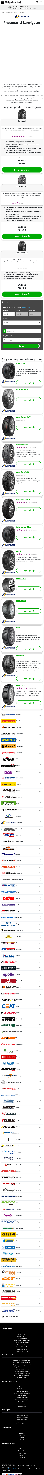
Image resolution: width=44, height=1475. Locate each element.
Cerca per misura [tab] (8, 302)
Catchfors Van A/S (24, 499)
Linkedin (22, 1437)
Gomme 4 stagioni (22, 1336)
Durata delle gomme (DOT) (22, 1375)
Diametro (32, 310)
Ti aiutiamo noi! (26, 307)
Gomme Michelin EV (22, 1347)
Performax (21, 685)
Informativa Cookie (22, 1419)
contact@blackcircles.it (9, 1469)
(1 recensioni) (33, 688)
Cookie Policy (7, 1470)
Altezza (18, 310)
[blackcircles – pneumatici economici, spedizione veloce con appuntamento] (13, 3)
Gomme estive (22, 1334)
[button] (2, 2)
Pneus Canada (22, 1453)
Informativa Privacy (22, 1417)
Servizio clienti (22, 1395)
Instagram (22, 1435)
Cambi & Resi (22, 1402)
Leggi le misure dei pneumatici (22, 1365)
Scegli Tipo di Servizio (9, 336)
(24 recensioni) (34, 554)
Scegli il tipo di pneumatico (22, 1367)
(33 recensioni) (34, 530)
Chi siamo (22, 1387)
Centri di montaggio (22, 1391)
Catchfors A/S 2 (22, 472)
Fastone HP (21, 601)
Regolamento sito (22, 1422)
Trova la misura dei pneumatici (22, 1362)
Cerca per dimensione (22, 1351)
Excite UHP (21, 578)
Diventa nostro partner (22, 1404)
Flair (18, 627)
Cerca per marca (22, 1349)
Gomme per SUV (22, 1345)
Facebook (22, 1433)
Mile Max (20, 655)
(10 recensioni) (34, 502)
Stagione (5, 319)
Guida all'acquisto (22, 1389)
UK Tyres (22, 1449)
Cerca (21, 346)
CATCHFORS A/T (23, 389)
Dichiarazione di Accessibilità (22, 1424)
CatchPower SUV (23, 417)
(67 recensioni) (33, 447)
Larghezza (6, 310)
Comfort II (20, 551)
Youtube (22, 1439)
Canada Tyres (22, 1451)
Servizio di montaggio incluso (22, 1393)
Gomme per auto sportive (22, 1343)
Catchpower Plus (23, 527)
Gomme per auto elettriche (22, 1340)
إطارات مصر (22, 1457)
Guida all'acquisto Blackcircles (22, 1360)
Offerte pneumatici (22, 1377)
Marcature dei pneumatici (22, 1371)
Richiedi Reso (22, 1406)
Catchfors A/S (22, 444)
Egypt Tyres (22, 1455)
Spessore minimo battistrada (22, 1373)
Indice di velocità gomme (22, 1369)
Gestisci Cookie (22, 1469)
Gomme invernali (22, 1338)
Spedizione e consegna (22, 1400)
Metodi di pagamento (22, 1397)
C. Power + (20, 363)
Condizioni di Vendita (22, 1415)
